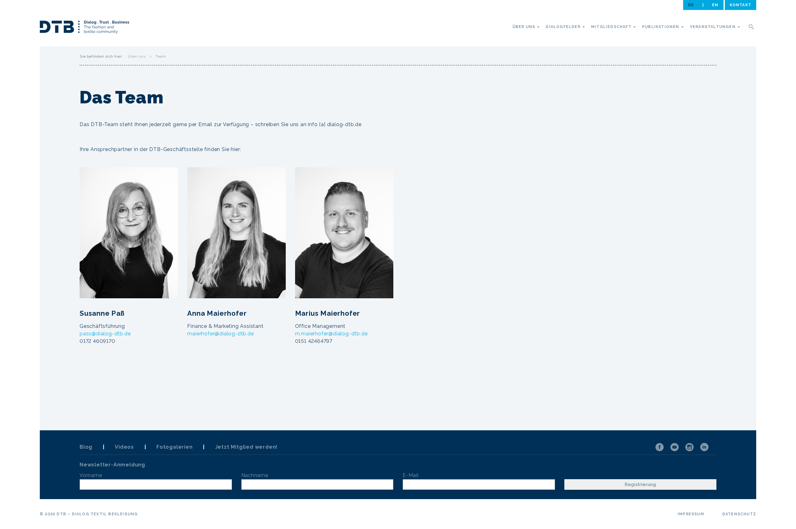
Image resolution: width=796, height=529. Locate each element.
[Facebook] (659, 447)
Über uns (524, 27)
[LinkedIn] (704, 447)
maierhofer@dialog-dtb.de (220, 334)
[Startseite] (84, 28)
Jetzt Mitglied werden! (246, 447)
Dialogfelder (564, 27)
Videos (124, 447)
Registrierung (640, 484)
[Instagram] (689, 447)
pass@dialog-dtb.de (105, 334)
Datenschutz (739, 514)
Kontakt (740, 5)
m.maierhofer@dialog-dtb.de (331, 334)
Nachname (254, 475)
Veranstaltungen (713, 27)
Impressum (691, 514)
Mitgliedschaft (612, 27)
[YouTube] (674, 447)
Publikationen (661, 27)
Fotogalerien (174, 447)
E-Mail (411, 475)
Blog (86, 447)
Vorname (91, 475)
